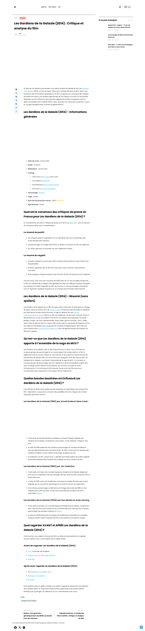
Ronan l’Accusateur (47, 189)
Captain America (34, 555)
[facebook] (15, 627)
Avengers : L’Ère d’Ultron (36, 576)
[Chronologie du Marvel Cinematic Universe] (102, 37)
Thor (29, 551)
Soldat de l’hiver (49, 555)
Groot (55, 328)
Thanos (39, 493)
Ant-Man (31, 580)
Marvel (22, 18)
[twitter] (19, 627)
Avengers (31, 559)
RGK (20, 33)
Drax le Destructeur (51, 185)
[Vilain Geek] (28, 7)
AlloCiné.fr (73, 223)
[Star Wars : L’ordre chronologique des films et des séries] (102, 47)
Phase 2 (42, 193)
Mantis (59, 511)
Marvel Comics (55, 310)
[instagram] (24, 627)
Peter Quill (45, 177)
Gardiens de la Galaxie (28, 601)
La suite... (130, 20)
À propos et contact (45, 623)
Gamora (45, 181)
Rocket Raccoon (45, 328)
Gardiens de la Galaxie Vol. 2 (41, 572)
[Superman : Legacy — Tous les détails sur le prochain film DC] (102, 28)
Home (16, 18)
